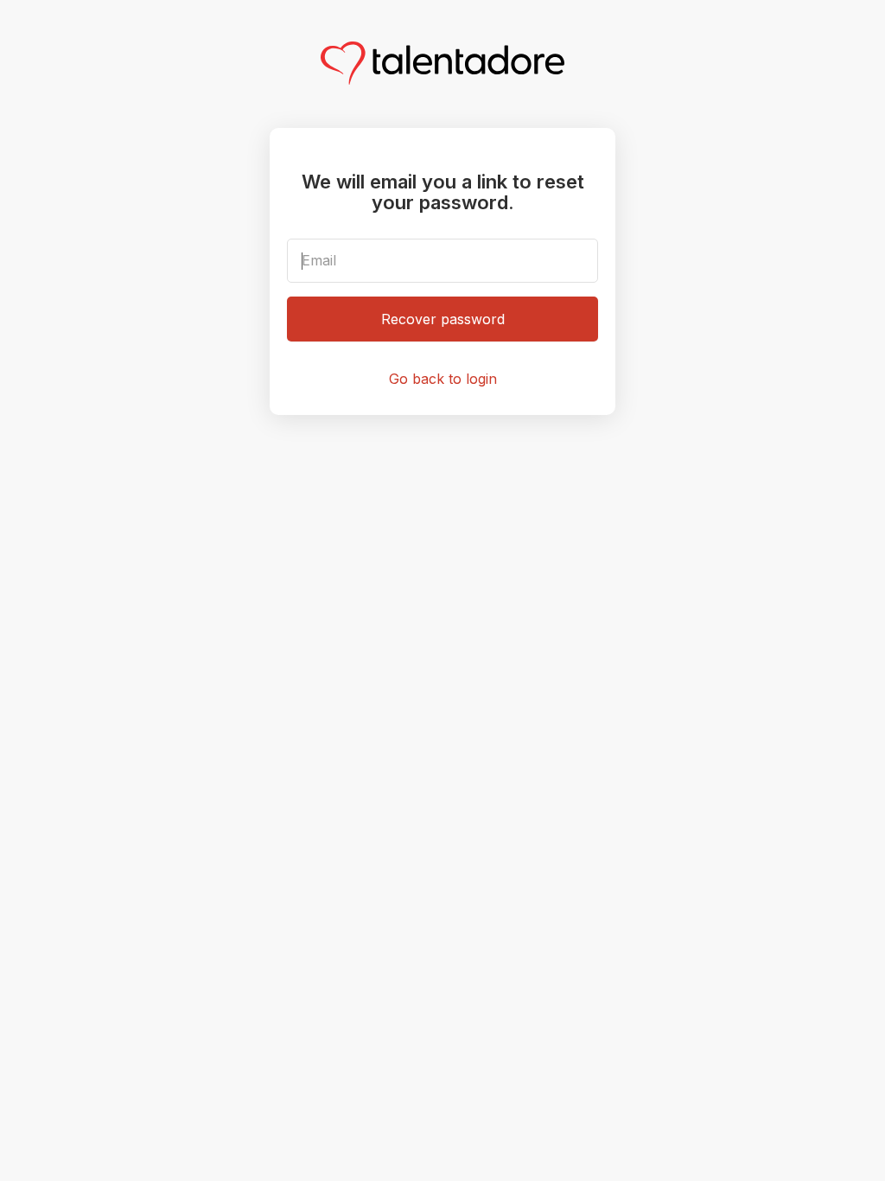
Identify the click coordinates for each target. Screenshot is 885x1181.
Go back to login (443, 378)
